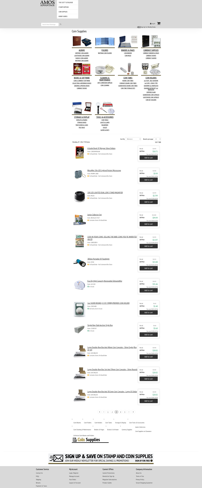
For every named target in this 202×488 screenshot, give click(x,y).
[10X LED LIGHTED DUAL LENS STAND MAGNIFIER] (79, 200)
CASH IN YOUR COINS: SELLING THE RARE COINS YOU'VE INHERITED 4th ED (112, 238)
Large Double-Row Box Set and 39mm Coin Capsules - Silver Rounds (112, 369)
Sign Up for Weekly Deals (148, 27)
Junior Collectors (140, 427)
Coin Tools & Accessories (136, 423)
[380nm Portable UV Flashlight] (79, 266)
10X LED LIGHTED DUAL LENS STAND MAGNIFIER (105, 192)
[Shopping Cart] (159, 23)
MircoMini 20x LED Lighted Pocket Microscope (104, 170)
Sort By (122, 139)
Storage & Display (120, 423)
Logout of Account (75, 483)
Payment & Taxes (41, 486)
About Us (139, 473)
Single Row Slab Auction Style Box (100, 325)
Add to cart (148, 157)
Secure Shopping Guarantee (144, 483)
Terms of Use (140, 476)
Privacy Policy (140, 479)
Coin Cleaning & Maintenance (82, 430)
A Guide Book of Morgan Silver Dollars (101, 148)
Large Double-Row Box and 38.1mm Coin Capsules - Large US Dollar (112, 391)
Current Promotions (109, 473)
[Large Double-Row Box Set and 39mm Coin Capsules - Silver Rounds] (79, 376)
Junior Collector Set (94, 214)
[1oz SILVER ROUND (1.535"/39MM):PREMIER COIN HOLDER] (79, 310)
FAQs (37, 476)
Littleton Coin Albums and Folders (83, 435)
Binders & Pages (99, 430)
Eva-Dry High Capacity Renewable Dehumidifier (104, 281)
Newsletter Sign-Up (108, 476)
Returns (38, 483)
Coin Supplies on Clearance (143, 431)
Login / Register (73, 473)
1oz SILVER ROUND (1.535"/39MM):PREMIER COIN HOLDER (108, 303)
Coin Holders (98, 423)
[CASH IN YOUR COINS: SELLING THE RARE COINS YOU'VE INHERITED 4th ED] (79, 244)
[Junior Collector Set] (79, 222)
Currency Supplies (127, 430)
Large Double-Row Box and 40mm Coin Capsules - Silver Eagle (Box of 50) (112, 348)
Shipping (38, 479)
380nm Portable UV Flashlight (98, 258)
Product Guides (107, 483)
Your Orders (72, 479)
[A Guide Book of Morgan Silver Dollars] (79, 155)
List (160, 142)
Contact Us (39, 473)
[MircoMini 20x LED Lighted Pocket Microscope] (79, 177)
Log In (153, 23)
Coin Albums (77, 423)
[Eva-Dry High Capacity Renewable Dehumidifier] (79, 288)
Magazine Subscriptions (110, 479)
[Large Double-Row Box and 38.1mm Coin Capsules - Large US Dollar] (79, 399)
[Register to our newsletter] (101, 458)
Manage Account (74, 476)
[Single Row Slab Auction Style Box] (79, 332)
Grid (156, 142)
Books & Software (113, 430)
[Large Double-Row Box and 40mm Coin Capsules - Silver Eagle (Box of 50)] (79, 354)
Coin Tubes (108, 423)
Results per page (148, 139)
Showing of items (81, 142)
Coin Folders (87, 423)
